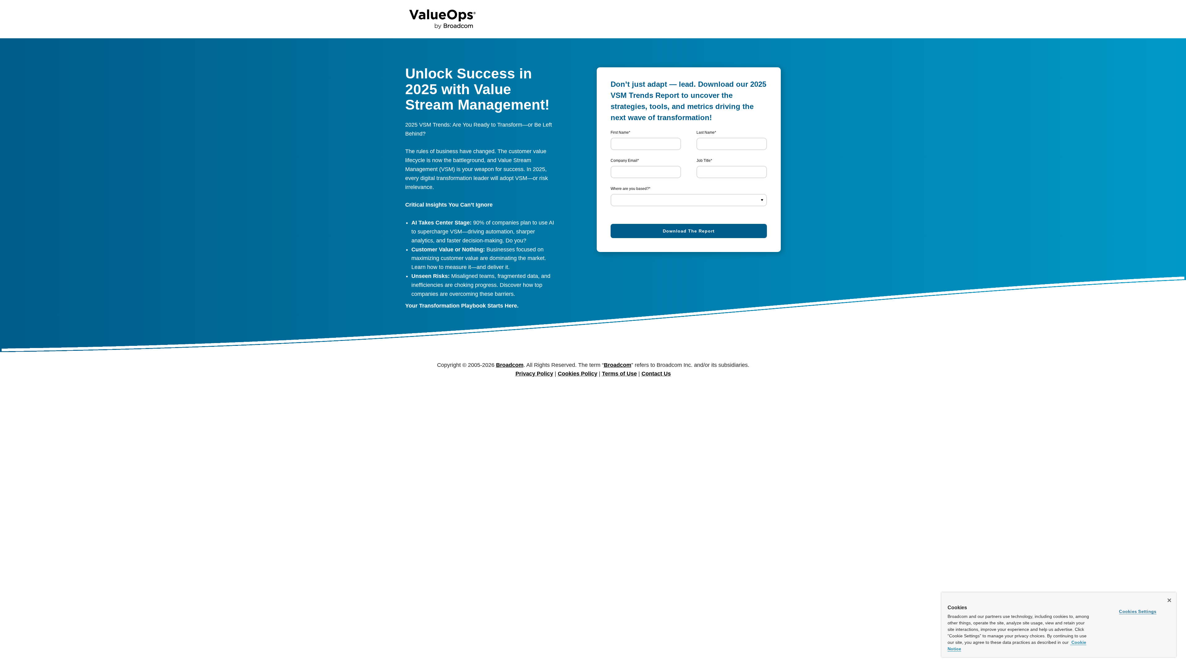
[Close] (1169, 600)
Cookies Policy (577, 374)
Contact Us (656, 374)
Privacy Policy (534, 374)
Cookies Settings (1137, 611)
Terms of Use (619, 374)
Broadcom (510, 365)
